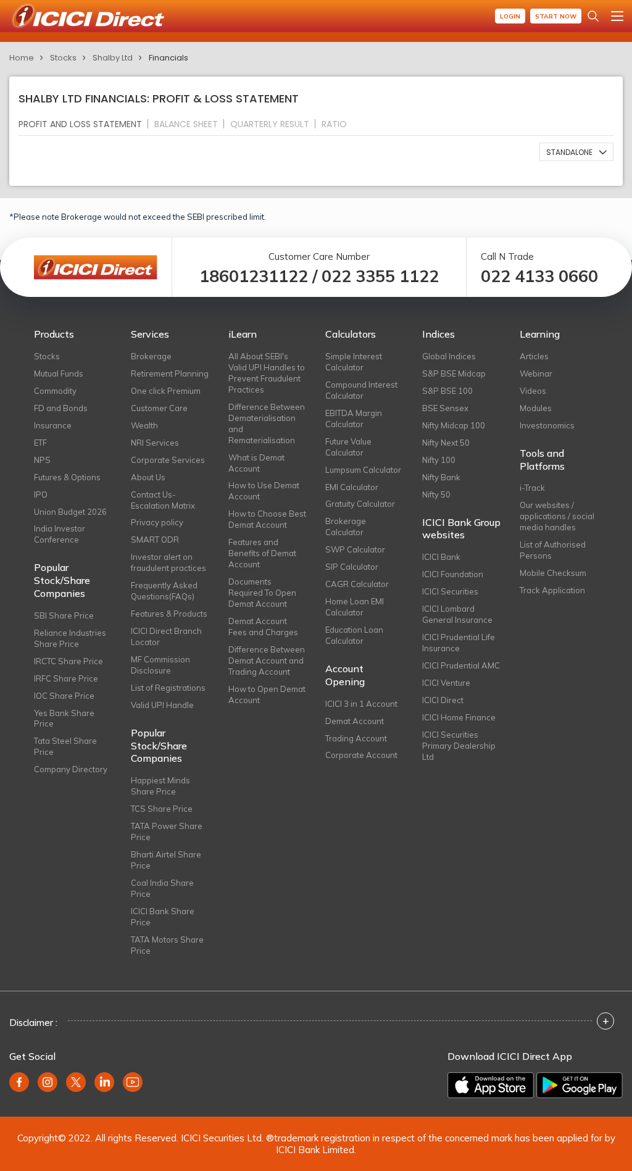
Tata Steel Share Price (65, 746)
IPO (41, 494)
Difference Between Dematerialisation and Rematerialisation (266, 423)
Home (21, 58)
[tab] (85, 123)
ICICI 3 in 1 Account (361, 704)
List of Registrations (168, 688)
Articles (534, 356)
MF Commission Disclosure (160, 664)
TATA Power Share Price (166, 831)
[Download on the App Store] (490, 1085)
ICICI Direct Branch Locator (166, 636)
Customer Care (159, 408)
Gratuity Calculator (360, 504)
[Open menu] (617, 16)
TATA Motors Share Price (167, 945)
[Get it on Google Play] (579, 1085)
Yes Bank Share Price (64, 718)
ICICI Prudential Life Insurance (458, 642)
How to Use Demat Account (263, 490)
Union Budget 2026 (70, 512)
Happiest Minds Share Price (160, 785)
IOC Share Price (64, 696)
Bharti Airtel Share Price (166, 859)
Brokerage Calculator (345, 526)
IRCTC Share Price (68, 661)
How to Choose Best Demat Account (267, 519)
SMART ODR (155, 539)
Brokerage (151, 356)
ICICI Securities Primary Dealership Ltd (459, 746)
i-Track (532, 488)
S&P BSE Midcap (454, 373)
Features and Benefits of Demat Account (262, 553)
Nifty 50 (436, 494)
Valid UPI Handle (162, 705)
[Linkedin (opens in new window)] (104, 1082)
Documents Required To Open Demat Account (262, 593)
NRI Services (155, 443)
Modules (536, 408)
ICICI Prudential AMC (461, 665)
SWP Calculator (355, 549)
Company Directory (70, 769)
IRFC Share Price (66, 678)
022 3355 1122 (380, 276)
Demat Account (354, 721)
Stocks (63, 58)
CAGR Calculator (357, 584)
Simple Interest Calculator (353, 361)
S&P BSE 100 (447, 391)
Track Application (552, 590)
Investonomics (547, 425)
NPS (42, 460)
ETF (40, 443)
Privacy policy (157, 522)
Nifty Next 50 (446, 443)
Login (510, 16)
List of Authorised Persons (553, 550)
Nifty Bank (441, 477)
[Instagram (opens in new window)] (47, 1082)
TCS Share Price (162, 809)
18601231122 (253, 276)
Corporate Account (361, 755)
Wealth (144, 425)
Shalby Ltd (113, 58)
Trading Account (356, 738)
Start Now (555, 16)
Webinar (536, 373)
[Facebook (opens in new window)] (19, 1082)
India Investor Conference (59, 533)
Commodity (55, 391)
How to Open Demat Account (267, 694)
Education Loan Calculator (354, 635)
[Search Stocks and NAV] (593, 16)
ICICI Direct (443, 700)
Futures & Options (67, 477)
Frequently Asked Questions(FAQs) (164, 590)
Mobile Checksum (553, 573)
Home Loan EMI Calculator (354, 606)
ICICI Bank (441, 557)
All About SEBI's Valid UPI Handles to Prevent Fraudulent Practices (266, 372)
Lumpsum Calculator (363, 470)
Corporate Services (168, 460)
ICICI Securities (450, 591)
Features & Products (169, 614)
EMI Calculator (351, 487)
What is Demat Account (256, 462)
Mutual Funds (58, 373)
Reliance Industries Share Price (70, 638)
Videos (533, 391)
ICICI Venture (446, 683)
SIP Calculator (351, 567)
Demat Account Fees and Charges (263, 626)
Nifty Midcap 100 (453, 425)
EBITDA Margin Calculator (353, 418)
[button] (576, 152)
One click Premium (166, 391)
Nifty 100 (438, 460)
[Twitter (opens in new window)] (76, 1082)
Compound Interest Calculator (361, 390)
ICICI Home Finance (459, 717)
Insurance (53, 425)
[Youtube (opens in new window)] (133, 1082)
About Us (148, 477)
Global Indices (449, 356)
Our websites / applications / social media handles (557, 516)
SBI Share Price (64, 615)
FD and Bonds (61, 408)
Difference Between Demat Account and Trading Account (266, 660)
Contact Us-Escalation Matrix (163, 500)
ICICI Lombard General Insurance (457, 614)
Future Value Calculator (348, 446)
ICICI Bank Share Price (162, 916)
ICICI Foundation (452, 574)
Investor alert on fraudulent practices (168, 562)
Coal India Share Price (162, 888)
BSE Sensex (445, 408)
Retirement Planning (170, 373)
